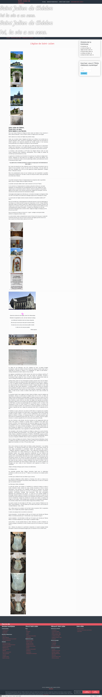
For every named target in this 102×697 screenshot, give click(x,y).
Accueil (44, 1)
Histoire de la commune (27, 37)
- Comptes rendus (5, 656)
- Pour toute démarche (6, 640)
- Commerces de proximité (31, 649)
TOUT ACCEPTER (87, 692)
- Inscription (28, 631)
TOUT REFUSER (95, 692)
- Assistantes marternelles (31, 635)
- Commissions (4, 631)
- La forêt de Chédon (55, 631)
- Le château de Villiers (55, 635)
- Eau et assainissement (6, 652)
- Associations (28, 652)
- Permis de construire (6, 643)
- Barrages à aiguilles (55, 652)
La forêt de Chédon (85, 48)
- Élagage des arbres (30, 644)
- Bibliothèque (28, 637)
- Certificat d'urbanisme (6, 646)
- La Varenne (53, 641)
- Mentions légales (80, 628)
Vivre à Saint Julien (64, 1)
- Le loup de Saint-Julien (56, 634)
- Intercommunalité (5, 649)
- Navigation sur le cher (55, 650)
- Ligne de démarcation (55, 653)
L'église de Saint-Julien (86, 49)
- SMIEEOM (4, 650)
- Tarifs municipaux (5, 653)
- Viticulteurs (28, 650)
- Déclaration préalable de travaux (8, 644)
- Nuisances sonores (29, 640)
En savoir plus (46, 694)
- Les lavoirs (53, 638)
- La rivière (53, 649)
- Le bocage (53, 644)
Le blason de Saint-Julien (86, 54)
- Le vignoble (53, 643)
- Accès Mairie (79, 631)
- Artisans (27, 647)
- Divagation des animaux (30, 646)
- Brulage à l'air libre (29, 643)
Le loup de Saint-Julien (86, 51)
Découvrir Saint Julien (77, 1)
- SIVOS (27, 634)
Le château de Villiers (85, 53)
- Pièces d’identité (5, 637)
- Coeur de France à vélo (56, 656)
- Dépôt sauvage (29, 641)
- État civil (4, 635)
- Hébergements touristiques (31, 653)
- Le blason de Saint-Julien (56, 637)
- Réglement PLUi (5, 647)
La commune (83, 46)
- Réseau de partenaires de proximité (9, 638)
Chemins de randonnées (55, 646)
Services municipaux (52, 1)
